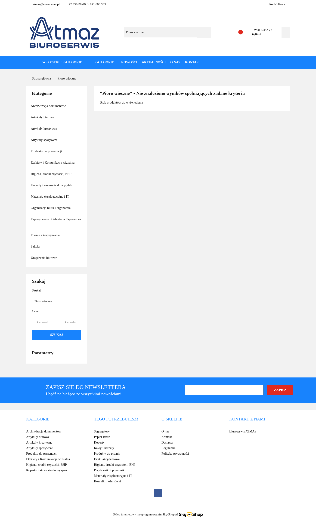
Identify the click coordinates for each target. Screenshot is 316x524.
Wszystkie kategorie (61, 62)
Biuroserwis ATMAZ (243, 431)
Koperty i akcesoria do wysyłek (52, 185)
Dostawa (167, 442)
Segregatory (102, 431)
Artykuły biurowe (43, 117)
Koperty (99, 442)
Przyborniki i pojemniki (109, 470)
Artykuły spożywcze (44, 140)
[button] (38, 419)
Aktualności (154, 62)
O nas (175, 62)
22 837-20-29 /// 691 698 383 (87, 4)
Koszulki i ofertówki (107, 481)
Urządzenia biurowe (44, 258)
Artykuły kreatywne (44, 128)
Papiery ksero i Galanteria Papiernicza (56, 219)
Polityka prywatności (175, 453)
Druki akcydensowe (107, 459)
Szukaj (56, 335)
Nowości (129, 62)
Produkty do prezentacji (47, 151)
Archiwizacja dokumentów (49, 106)
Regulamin (168, 448)
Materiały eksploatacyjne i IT (50, 196)
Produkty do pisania (107, 453)
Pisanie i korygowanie (46, 235)
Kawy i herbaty (104, 448)
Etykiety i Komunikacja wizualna (53, 162)
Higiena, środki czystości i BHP (115, 464)
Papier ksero (102, 437)
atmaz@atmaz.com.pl (46, 4)
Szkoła (35, 246)
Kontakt (193, 62)
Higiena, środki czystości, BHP (51, 174)
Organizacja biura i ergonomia (51, 208)
